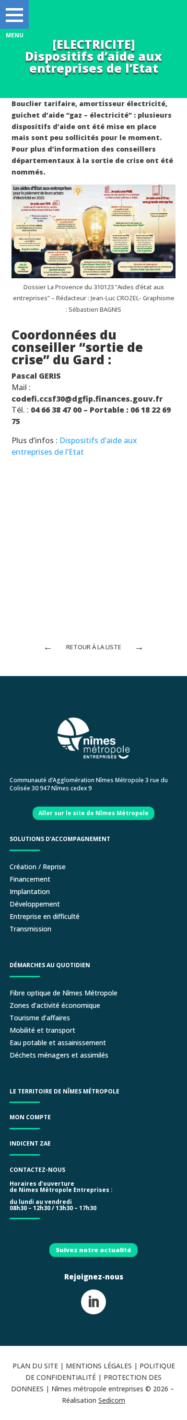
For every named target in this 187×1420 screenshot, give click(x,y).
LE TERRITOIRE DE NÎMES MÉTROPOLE (64, 1091)
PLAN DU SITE (35, 1365)
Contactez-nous (37, 1170)
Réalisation (93, 1400)
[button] (14, 14)
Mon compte (30, 1117)
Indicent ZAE (31, 1143)
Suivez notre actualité (93, 1249)
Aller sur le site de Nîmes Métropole (93, 813)
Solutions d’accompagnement (60, 839)
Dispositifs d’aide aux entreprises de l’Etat (74, 446)
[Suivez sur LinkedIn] (93, 1301)
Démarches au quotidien (50, 965)
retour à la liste (93, 647)
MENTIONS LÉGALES (99, 1365)
